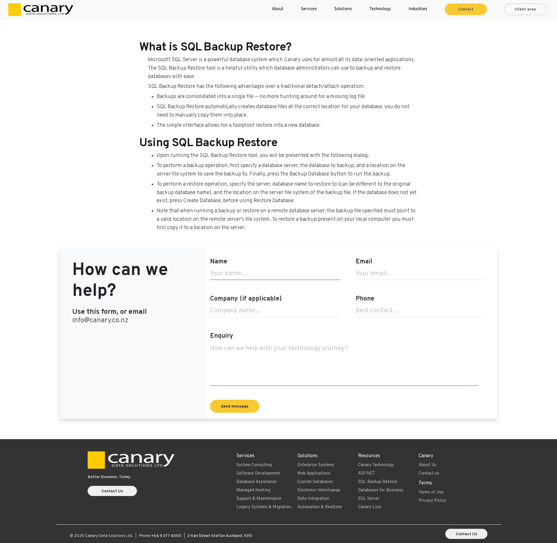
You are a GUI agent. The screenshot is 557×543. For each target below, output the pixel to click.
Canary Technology (376, 465)
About (277, 9)
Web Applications (313, 473)
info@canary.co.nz (100, 320)
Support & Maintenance (258, 499)
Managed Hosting (253, 490)
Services (309, 9)
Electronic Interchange (318, 490)
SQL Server (368, 499)
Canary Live (369, 507)
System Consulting (254, 465)
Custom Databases (315, 482)
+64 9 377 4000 (166, 535)
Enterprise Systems (315, 465)
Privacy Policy (432, 501)
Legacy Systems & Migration (263, 507)
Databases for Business (380, 490)
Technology (380, 9)
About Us (427, 465)
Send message (234, 406)
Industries (417, 9)
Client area (525, 9)
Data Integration (313, 499)
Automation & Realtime (319, 507)
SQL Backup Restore (377, 482)
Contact (465, 9)
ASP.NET (366, 473)
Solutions (343, 9)
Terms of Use (431, 492)
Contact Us (112, 491)
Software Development (258, 473)
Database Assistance (256, 482)
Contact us (429, 473)
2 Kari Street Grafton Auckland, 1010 (219, 535)
